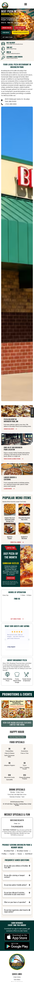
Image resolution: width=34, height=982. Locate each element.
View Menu (5, 32)
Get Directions (7, 37)
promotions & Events (20, 32)
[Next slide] (28, 639)
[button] (25, 4)
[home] (4, 5)
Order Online (6, 28)
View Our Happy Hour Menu (17, 737)
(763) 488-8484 (20, 28)
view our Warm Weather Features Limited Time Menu (17, 723)
